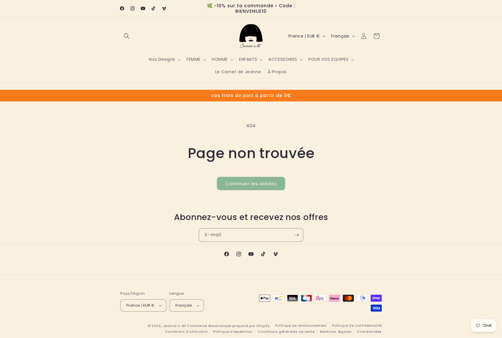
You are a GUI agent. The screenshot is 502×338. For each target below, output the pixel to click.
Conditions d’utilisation (186, 331)
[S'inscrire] (296, 235)
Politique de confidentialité (357, 325)
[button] (126, 36)
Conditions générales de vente (286, 331)
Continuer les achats (251, 183)
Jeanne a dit (174, 325)
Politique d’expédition (232, 331)
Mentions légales (336, 331)
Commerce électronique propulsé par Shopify (228, 325)
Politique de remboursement (301, 325)
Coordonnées (369, 331)
